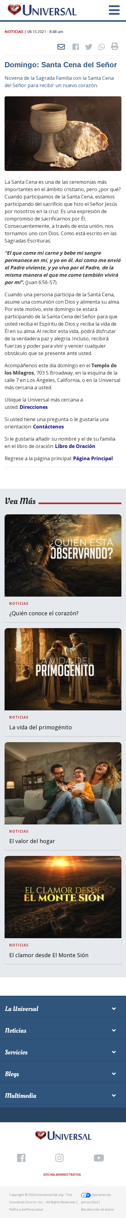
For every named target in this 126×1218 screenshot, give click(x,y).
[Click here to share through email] (61, 47)
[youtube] (99, 1158)
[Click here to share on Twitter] (88, 47)
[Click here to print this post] (114, 47)
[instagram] (59, 1158)
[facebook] (21, 1158)
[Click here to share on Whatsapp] (101, 47)
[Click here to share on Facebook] (75, 47)
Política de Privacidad (26, 1209)
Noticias (14, 31)
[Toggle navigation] (111, 10)
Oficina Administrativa (62, 1174)
